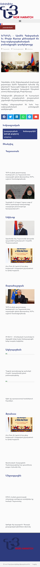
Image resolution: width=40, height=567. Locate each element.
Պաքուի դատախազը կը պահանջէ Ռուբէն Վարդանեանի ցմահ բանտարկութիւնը (18, 373)
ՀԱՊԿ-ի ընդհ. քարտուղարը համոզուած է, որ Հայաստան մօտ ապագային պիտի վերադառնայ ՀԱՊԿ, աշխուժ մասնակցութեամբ (20, 175)
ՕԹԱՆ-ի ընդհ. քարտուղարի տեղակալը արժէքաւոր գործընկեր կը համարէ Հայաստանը (19, 499)
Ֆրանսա (11, 413)
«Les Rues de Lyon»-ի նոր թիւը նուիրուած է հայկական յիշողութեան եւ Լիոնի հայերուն (19, 268)
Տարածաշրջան (15, 285)
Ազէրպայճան (13, 349)
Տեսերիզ (8, 144)
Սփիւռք (10, 217)
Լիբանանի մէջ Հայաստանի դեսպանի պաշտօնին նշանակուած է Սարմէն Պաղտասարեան (20, 240)
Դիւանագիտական (18, 49)
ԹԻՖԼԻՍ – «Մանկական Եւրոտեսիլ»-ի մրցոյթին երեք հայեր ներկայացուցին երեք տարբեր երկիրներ (20, 339)
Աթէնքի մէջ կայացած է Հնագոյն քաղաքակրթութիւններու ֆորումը (18, 525)
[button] (20, 21)
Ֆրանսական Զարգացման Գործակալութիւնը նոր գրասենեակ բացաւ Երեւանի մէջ (19, 465)
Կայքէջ (34, 564)
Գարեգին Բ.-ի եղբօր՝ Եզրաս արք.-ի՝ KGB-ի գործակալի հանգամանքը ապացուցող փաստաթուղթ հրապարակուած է (19, 205)
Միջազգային (13, 475)
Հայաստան (6, 49)
